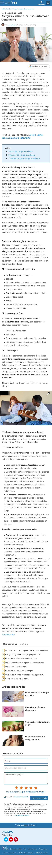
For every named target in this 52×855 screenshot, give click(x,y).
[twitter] (6, 839)
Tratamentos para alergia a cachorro (24, 158)
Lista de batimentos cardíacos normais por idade (24, 675)
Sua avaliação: (12, 792)
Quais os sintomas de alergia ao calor (35, 738)
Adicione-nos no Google (40, 66)
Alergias (14, 9)
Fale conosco (43, 849)
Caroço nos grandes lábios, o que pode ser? (22, 654)
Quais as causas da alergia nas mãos (37, 694)
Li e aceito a (17, 797)
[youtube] (11, 839)
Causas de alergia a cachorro (20, 151)
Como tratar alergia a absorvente (35, 709)
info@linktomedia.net (22, 815)
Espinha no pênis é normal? (16, 666)
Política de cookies (42, 853)
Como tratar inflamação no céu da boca (21, 658)
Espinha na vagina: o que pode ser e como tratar (24, 662)
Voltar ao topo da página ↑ (26, 825)
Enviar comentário (39, 798)
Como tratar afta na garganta (17, 679)
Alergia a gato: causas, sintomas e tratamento (22, 136)
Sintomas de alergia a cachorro (21, 155)
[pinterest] (16, 839)
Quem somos (32, 849)
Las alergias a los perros (26, 9)
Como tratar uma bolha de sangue (19, 670)
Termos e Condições (10, 853)
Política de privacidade (26, 853)
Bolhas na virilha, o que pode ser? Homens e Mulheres (27, 650)
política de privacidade (21, 797)
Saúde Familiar (6, 9)
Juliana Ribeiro (12, 25)
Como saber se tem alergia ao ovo (37, 724)
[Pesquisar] (48, 3)
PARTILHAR (41, 5)
